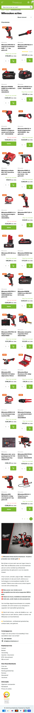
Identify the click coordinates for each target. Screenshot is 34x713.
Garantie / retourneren (7, 655)
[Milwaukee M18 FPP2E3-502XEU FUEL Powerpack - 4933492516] (25, 442)
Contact (3, 648)
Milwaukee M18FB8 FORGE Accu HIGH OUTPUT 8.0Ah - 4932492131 (8, 89)
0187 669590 (8, 638)
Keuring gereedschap (7, 670)
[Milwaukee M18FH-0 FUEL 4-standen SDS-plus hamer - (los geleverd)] (25, 158)
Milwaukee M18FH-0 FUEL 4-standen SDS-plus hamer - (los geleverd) (24, 173)
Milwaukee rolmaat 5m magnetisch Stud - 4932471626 (24, 333)
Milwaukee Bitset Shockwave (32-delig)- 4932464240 (25, 373)
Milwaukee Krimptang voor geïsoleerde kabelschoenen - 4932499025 (25, 414)
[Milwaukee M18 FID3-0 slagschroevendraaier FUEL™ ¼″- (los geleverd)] (8, 33)
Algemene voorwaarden (8, 684)
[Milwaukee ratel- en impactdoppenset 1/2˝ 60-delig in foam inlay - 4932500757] (8, 442)
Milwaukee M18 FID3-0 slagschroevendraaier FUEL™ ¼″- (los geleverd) (8, 47)
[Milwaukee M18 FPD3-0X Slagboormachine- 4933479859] (8, 320)
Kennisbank (4, 686)
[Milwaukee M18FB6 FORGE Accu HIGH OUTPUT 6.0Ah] (25, 279)
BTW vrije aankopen (7, 657)
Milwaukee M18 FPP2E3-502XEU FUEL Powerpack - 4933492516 (25, 456)
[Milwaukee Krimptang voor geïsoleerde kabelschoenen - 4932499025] (25, 400)
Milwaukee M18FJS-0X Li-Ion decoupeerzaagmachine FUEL (8, 414)
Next (31, 518)
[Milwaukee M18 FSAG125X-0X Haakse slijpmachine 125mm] (8, 360)
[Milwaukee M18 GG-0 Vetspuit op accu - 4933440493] (25, 482)
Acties (7, 10)
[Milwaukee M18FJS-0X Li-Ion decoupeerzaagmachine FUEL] (8, 400)
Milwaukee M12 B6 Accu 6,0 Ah (8, 254)
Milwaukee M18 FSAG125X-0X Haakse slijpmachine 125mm (8, 373)
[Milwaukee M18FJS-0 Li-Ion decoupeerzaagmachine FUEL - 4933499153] (8, 200)
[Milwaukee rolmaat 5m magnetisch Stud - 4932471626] (25, 320)
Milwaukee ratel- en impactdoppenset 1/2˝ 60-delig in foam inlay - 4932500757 (8, 456)
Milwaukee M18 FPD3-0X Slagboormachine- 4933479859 (8, 333)
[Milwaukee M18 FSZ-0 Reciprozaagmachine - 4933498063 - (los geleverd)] (25, 116)
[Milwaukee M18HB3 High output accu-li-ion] (25, 241)
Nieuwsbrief (4, 675)
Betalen (3, 650)
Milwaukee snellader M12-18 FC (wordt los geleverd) (7, 172)
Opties (9, 143)
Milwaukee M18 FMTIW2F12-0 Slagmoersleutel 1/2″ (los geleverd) (7, 497)
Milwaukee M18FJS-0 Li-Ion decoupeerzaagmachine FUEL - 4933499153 (8, 215)
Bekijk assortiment (2, 2)
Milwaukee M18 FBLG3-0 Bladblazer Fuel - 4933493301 (25, 46)
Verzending (4, 652)
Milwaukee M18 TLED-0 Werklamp (25, 213)
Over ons (4, 666)
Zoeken (31, 7)
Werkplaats (4, 668)
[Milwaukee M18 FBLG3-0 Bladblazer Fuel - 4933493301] (25, 33)
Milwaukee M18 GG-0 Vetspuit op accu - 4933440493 (24, 496)
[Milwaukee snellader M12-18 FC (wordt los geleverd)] (8, 158)
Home (2, 10)
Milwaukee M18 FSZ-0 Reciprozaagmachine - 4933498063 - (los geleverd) (24, 131)
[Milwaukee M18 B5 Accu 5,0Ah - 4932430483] (25, 75)
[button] (8, 59)
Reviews (3, 673)
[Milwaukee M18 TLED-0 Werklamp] (25, 200)
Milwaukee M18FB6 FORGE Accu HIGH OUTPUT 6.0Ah (25, 293)
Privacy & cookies (6, 689)
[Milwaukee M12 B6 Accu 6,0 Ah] (8, 241)
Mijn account (5, 659)
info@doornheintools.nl (11, 641)
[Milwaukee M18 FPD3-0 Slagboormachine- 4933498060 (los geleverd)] (8, 279)
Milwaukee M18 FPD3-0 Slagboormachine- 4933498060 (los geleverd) (8, 294)
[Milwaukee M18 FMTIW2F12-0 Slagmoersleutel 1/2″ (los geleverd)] (8, 482)
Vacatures (4, 677)
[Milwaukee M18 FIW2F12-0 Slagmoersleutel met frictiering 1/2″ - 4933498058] (8, 116)
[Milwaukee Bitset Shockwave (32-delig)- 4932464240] (25, 360)
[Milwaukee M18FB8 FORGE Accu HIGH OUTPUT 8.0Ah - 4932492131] (8, 75)
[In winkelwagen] (13, 61)
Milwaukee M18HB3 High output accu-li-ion (25, 254)
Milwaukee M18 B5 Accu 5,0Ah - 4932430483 (25, 87)
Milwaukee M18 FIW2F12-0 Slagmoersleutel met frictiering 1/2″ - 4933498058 (8, 131)
